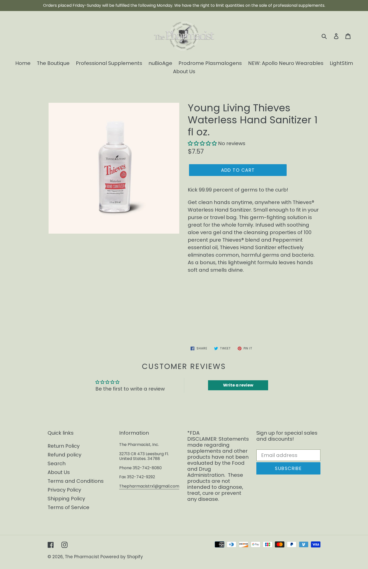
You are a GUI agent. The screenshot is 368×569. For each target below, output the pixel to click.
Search (57, 463)
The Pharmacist (82, 557)
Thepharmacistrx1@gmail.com (149, 486)
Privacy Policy (64, 489)
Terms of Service (68, 507)
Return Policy (64, 445)
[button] (202, 143)
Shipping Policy (66, 498)
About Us (59, 472)
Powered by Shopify (121, 557)
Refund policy (64, 454)
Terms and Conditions (76, 481)
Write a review (238, 385)
